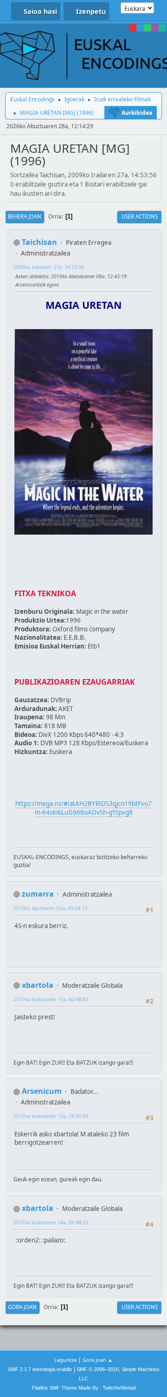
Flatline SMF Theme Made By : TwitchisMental (83, 1388)
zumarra (38, 894)
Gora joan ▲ (98, 1359)
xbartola (37, 985)
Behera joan (24, 216)
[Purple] (155, 27)
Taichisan (39, 242)
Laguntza (65, 1359)
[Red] (132, 27)
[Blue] (140, 27)
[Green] (147, 27)
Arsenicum (42, 1091)
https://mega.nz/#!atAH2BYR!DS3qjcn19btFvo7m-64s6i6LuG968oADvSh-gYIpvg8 (83, 808)
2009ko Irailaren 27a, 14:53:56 (48, 266)
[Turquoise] (162, 27)
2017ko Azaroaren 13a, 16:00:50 (50, 1115)
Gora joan (22, 1306)
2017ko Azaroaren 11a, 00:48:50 (50, 999)
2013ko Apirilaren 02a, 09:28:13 (50, 907)
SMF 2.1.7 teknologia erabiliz (40, 1369)
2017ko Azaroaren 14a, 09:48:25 (50, 1222)
